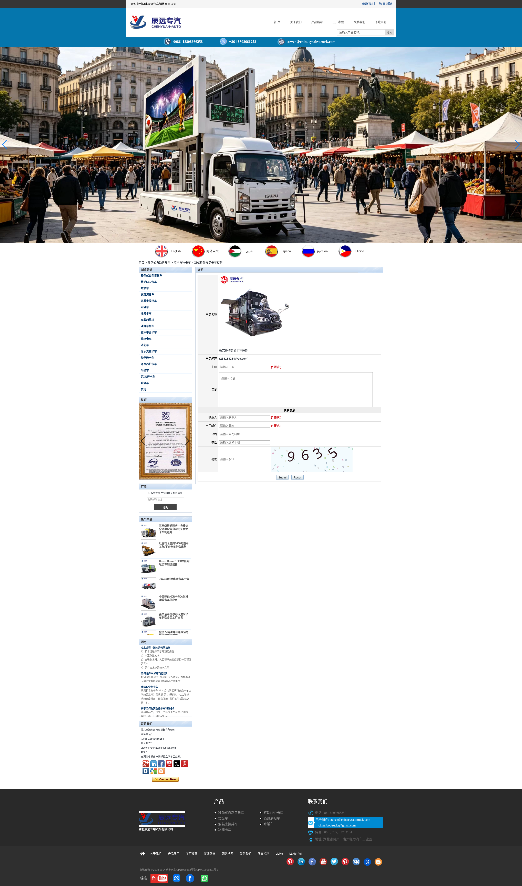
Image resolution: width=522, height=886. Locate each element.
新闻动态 (209, 853)
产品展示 (317, 22)
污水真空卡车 (149, 351)
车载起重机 (147, 319)
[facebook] (190, 878)
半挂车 (145, 370)
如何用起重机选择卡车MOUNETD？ (160, 705)
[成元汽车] (153, 771)
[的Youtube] (169, 763)
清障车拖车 (147, 326)
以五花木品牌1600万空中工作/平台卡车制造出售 (174, 545)
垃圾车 (145, 288)
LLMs (279, 853)
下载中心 (380, 22)
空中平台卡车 (149, 332)
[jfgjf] (146, 771)
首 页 (277, 22)
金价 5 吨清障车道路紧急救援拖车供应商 (174, 634)
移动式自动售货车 (159, 262)
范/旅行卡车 (148, 376)
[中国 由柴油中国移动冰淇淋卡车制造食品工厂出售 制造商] (148, 620)
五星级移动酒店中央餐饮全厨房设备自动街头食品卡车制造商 (173, 529)
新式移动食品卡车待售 (233, 350)
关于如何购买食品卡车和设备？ (158, 691)
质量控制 (263, 853)
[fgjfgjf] (184, 763)
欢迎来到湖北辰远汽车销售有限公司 (153, 4)
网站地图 (227, 853)
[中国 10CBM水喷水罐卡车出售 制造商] (148, 585)
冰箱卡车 (146, 313)
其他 (143, 389)
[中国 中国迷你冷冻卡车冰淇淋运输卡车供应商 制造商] (148, 603)
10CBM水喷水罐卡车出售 (174, 578)
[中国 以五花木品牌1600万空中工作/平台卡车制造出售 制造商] (148, 549)
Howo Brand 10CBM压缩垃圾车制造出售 (174, 563)
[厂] (261, 145)
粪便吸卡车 (147, 357)
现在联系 (165, 779)
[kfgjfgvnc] (161, 771)
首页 (141, 262)
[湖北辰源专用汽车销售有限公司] (155, 22)
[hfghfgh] (146, 763)
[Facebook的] (161, 763)
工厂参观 (338, 22)
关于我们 (296, 22)
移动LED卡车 (149, 281)
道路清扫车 (147, 294)
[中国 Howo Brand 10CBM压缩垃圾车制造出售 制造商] (148, 567)
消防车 (145, 345)
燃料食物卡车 (182, 262)
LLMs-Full (295, 853)
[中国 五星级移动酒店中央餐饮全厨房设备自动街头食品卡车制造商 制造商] (148, 532)
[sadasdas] (159, 878)
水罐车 (145, 307)
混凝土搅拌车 (149, 300)
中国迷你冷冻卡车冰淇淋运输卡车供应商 (173, 598)
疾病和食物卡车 (149, 670)
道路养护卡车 (149, 364)
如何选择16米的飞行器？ (154, 656)
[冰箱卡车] (290, 862)
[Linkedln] (153, 763)
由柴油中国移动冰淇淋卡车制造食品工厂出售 (173, 616)
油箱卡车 (146, 338)
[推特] (177, 763)
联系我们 (368, 3)
